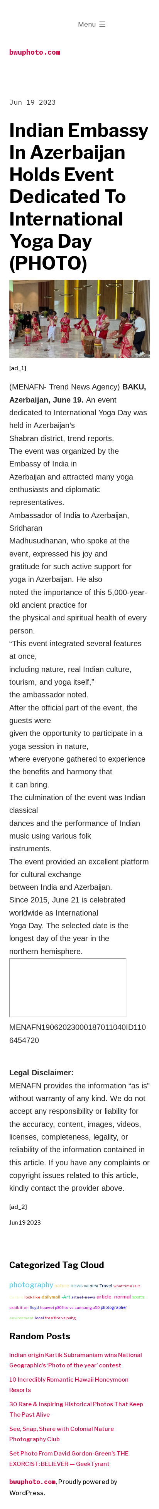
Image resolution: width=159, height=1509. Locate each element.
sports (138, 1297)
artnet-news (83, 1297)
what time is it (126, 1286)
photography (31, 1284)
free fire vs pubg (60, 1318)
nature (61, 1285)
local (39, 1318)
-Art (65, 1297)
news (77, 1285)
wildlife (91, 1286)
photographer (114, 1307)
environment (21, 1318)
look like (32, 1297)
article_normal (113, 1296)
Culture (16, 1297)
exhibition (19, 1307)
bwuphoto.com (34, 52)
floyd (34, 1307)
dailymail (51, 1297)
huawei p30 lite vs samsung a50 (70, 1307)
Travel (106, 1285)
